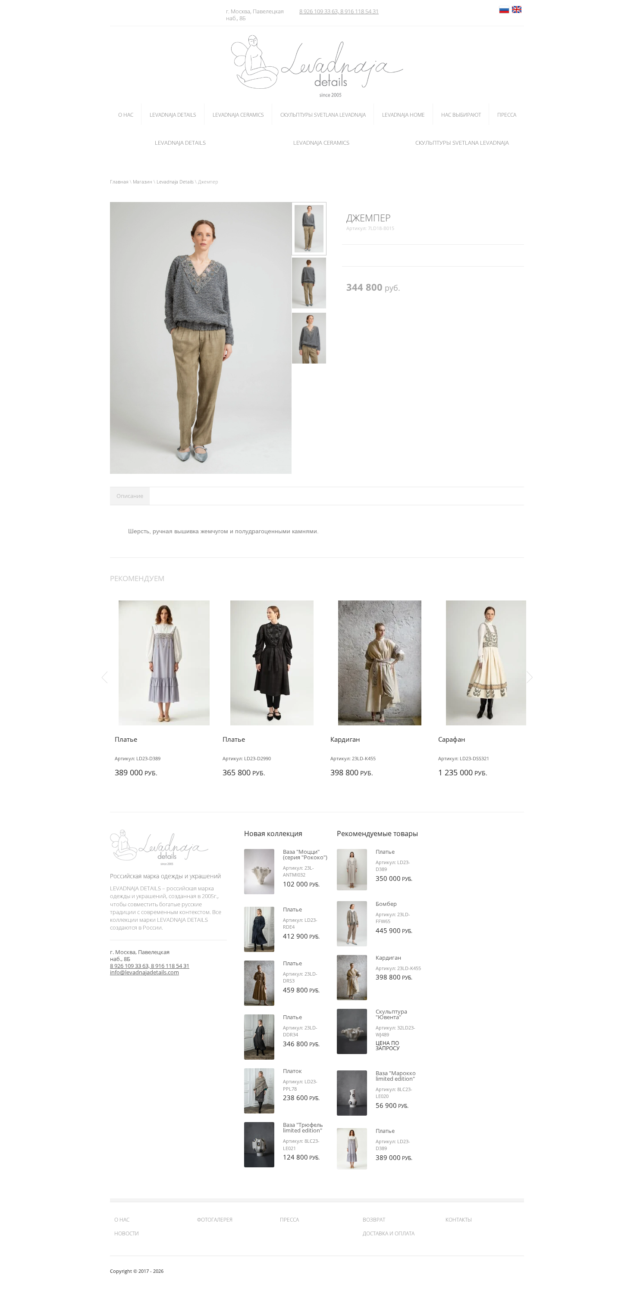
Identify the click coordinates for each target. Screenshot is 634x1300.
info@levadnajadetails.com (144, 972)
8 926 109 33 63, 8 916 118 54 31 (339, 11)
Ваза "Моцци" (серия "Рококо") (305, 854)
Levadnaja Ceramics (321, 142)
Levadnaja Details (180, 142)
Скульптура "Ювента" (391, 1014)
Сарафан (451, 739)
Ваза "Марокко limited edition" (396, 1075)
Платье (126, 739)
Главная (119, 181)
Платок (292, 1071)
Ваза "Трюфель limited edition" (303, 1127)
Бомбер (386, 904)
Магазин (142, 181)
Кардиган (345, 739)
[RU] (504, 13)
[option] (201, 338)
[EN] (517, 13)
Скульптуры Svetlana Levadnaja (462, 142)
